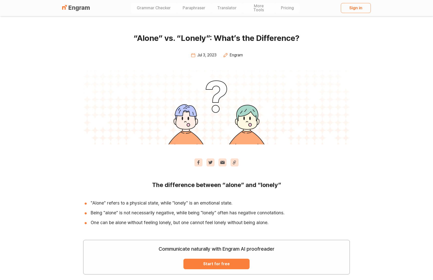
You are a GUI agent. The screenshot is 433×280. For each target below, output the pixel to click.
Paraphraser (194, 8)
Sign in (355, 8)
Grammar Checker (154, 8)
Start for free (216, 263)
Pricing (287, 8)
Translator (227, 8)
